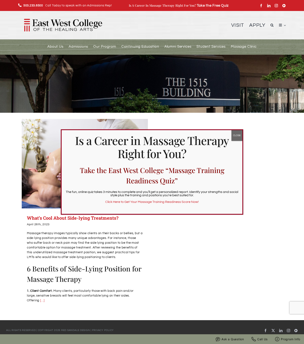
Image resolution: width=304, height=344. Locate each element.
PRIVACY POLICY (103, 330)
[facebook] (261, 5)
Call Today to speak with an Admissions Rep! (67, 5)
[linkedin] (269, 5)
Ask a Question (232, 339)
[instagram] (276, 5)
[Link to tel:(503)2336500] (20, 5)
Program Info (290, 339)
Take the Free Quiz (213, 5)
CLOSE (237, 135)
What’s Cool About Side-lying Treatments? (72, 218)
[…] (42, 300)
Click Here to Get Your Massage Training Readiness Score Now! (152, 201)
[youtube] (284, 5)
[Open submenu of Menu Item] (284, 25)
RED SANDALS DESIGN (75, 330)
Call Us (262, 339)
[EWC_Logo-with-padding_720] (63, 14)
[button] (272, 25)
